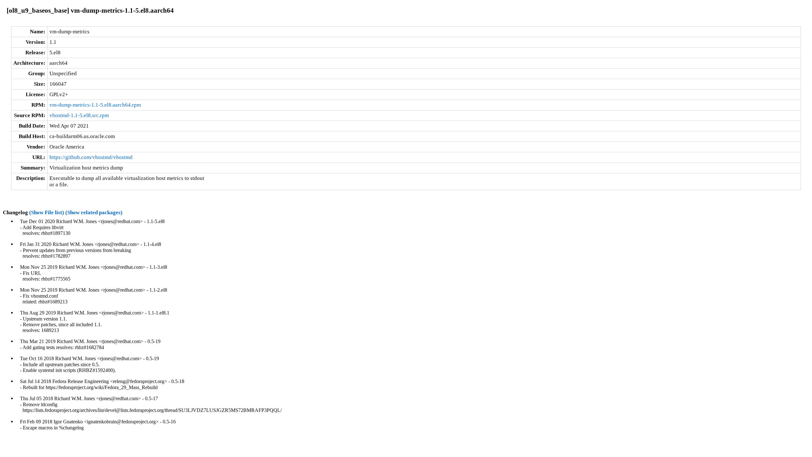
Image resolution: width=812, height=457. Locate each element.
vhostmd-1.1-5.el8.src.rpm (79, 115)
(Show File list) (46, 212)
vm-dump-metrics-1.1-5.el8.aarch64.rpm (95, 105)
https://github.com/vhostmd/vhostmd (91, 157)
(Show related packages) (93, 212)
